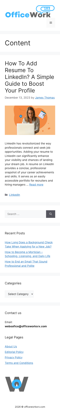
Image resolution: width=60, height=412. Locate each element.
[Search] (50, 214)
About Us (11, 346)
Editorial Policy (14, 352)
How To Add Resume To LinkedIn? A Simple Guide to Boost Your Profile (29, 77)
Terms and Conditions (19, 363)
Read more (36, 184)
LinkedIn (14, 194)
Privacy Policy (13, 357)
